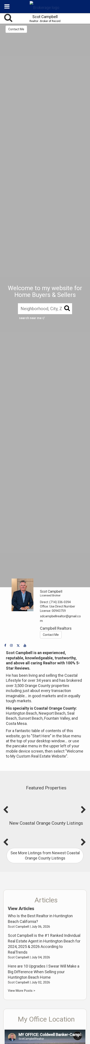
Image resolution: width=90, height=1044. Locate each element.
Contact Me (16, 29)
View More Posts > (21, 991)
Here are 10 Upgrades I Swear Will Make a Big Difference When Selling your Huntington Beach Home (43, 972)
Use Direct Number (62, 606)
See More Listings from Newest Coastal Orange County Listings (45, 855)
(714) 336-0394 (60, 602)
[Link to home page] (45, 6)
